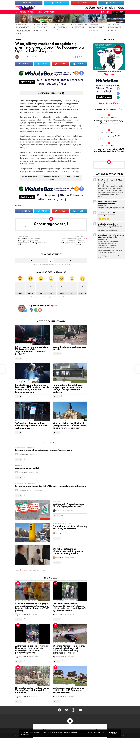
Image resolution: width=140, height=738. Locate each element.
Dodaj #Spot (118, 12)
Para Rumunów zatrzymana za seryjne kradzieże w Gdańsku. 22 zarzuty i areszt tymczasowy (97, 27)
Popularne (102, 8)
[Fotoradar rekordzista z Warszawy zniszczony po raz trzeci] (32, 532)
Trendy (121, 8)
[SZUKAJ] (104, 12)
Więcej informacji (96, 733)
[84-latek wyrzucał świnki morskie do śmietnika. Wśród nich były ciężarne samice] (61, 18)
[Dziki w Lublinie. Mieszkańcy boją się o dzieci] (70, 335)
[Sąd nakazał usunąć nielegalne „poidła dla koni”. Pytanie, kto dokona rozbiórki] (70, 676)
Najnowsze (90, 8)
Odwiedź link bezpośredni (49, 93)
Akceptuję (113, 733)
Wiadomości (49, 12)
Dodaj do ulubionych (52, 176)
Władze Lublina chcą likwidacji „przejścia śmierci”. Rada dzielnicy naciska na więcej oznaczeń (70, 425)
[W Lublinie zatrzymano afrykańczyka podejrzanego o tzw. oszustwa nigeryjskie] (32, 555)
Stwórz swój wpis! (73, 171)
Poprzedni (16, 25)
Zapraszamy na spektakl (27, 468)
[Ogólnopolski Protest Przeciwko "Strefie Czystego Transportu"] (32, 510)
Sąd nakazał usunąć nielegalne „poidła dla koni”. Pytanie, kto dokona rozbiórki (68, 690)
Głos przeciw (70, 260)
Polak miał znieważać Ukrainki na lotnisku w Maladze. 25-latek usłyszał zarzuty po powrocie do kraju (41, 27)
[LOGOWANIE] (108, 12)
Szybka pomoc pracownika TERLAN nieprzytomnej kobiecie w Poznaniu (51, 486)
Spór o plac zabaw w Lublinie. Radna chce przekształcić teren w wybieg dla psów (31, 425)
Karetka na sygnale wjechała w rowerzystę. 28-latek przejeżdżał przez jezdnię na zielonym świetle (116, 27)
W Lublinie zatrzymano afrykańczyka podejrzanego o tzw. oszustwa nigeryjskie (68, 551)
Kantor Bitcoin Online (109, 103)
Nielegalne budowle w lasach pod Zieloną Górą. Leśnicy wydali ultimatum (32, 690)
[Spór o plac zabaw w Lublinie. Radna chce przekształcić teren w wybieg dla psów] (32, 411)
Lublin (19, 206)
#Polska (39, 12)
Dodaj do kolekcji (73, 176)
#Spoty (23, 12)
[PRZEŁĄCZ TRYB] (101, 12)
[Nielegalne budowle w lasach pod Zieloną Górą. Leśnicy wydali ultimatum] (32, 676)
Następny (124, 25)
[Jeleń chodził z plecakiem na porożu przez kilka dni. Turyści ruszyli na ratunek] (79, 18)
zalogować (25, 570)
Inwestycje (19, 382)
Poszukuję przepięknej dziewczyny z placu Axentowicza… (43, 450)
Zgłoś (52, 179)
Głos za (31, 260)
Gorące (112, 8)
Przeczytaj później (31, 176)
